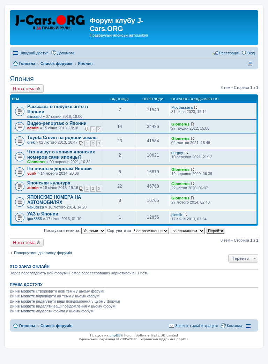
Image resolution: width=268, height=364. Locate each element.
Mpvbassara (182, 107)
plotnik (176, 215)
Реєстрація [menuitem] (229, 53)
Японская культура (48, 182)
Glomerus (180, 124)
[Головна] (51, 23)
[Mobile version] (251, 63)
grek (31, 142)
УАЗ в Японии (42, 214)
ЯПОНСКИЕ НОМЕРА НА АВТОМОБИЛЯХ (54, 200)
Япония (22, 79)
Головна (27, 326)
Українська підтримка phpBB (164, 339)
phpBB (115, 335)
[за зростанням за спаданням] (188, 230)
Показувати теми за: (62, 230)
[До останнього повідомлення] (196, 107)
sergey (177, 153)
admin (33, 128)
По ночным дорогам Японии (59, 168)
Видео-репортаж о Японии (57, 123)
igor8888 (34, 219)
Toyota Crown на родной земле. (62, 137)
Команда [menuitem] (234, 326)
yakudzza (35, 207)
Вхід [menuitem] (251, 53)
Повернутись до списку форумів (43, 253)
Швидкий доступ (34, 53)
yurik (31, 173)
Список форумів (56, 326)
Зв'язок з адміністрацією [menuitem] (196, 326)
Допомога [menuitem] (65, 53)
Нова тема (24, 88)
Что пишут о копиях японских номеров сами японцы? (61, 154)
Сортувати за (119, 230)
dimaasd (34, 116)
